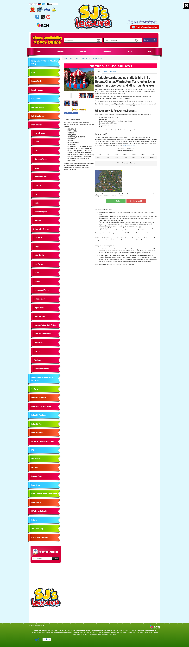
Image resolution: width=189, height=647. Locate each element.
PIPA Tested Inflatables (39, 511)
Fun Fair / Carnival (42, 229)
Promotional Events (41, 290)
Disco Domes (36, 98)
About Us (83, 51)
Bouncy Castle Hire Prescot (45, 632)
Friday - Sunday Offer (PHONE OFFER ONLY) (44, 62)
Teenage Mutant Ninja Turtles (45, 325)
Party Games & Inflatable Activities (44, 493)
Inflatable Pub (36, 424)
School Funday (39, 299)
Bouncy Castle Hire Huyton (67, 631)
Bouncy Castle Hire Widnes (119, 632)
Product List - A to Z (82, 634)
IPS (32, 450)
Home (39, 51)
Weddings (37, 360)
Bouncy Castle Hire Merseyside (135, 631)
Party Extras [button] (35, 485)
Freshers (37, 220)
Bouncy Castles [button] (36, 81)
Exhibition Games (37, 116)
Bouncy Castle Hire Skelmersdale (63, 632)
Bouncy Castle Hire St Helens (83, 632)
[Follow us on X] (42, 17)
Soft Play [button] (34, 520)
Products (60, 51)
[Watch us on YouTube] (48, 17)
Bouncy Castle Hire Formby (50, 631)
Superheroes (39, 307)
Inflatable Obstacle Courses (41, 406)
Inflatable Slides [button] (37, 432)
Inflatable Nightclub (38, 397)
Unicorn (37, 351)
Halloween (38, 237)
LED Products (36, 458)
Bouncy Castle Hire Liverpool (116, 631)
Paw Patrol (38, 264)
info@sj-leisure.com (129, 145)
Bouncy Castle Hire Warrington (101, 632)
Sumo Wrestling (37, 528)
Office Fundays (39, 255)
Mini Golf (34, 467)
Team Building (39, 316)
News (99, 634)
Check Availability (136, 201)
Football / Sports (40, 211)
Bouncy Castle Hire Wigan (135, 632)
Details (99, 71)
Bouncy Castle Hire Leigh (99, 631)
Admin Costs (37, 631)
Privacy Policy (148, 632)
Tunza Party (38, 342)
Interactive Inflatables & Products (43, 441)
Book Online (115, 201)
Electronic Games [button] (37, 107)
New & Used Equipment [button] (39, 537)
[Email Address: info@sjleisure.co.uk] (144, 27)
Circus (36, 168)
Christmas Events (40, 159)
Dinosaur (37, 185)
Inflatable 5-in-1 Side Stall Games (92, 58)
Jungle (36, 246)
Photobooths (36, 502)
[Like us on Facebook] (37, 17)
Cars (36, 150)
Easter (36, 203)
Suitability (113, 71)
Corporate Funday (40, 176)
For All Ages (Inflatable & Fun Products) (42, 378)
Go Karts (34, 389)
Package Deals (36, 476)
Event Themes (39, 133)
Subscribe (55, 558)
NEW (33, 72)
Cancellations (112, 634)
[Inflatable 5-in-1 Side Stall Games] (79, 79)
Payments (105, 634)
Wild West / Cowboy (41, 368)
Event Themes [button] (36, 124)
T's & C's (129, 51)
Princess (37, 281)
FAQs (150, 51)
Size (105, 71)
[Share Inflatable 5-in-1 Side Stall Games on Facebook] (79, 113)
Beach (36, 141)
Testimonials (93, 634)
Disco (36, 194)
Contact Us (106, 51)
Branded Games (37, 90)
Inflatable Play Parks (38, 415)
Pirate (36, 272)
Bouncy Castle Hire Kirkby (83, 631)
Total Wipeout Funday (42, 333)
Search (146, 40)
